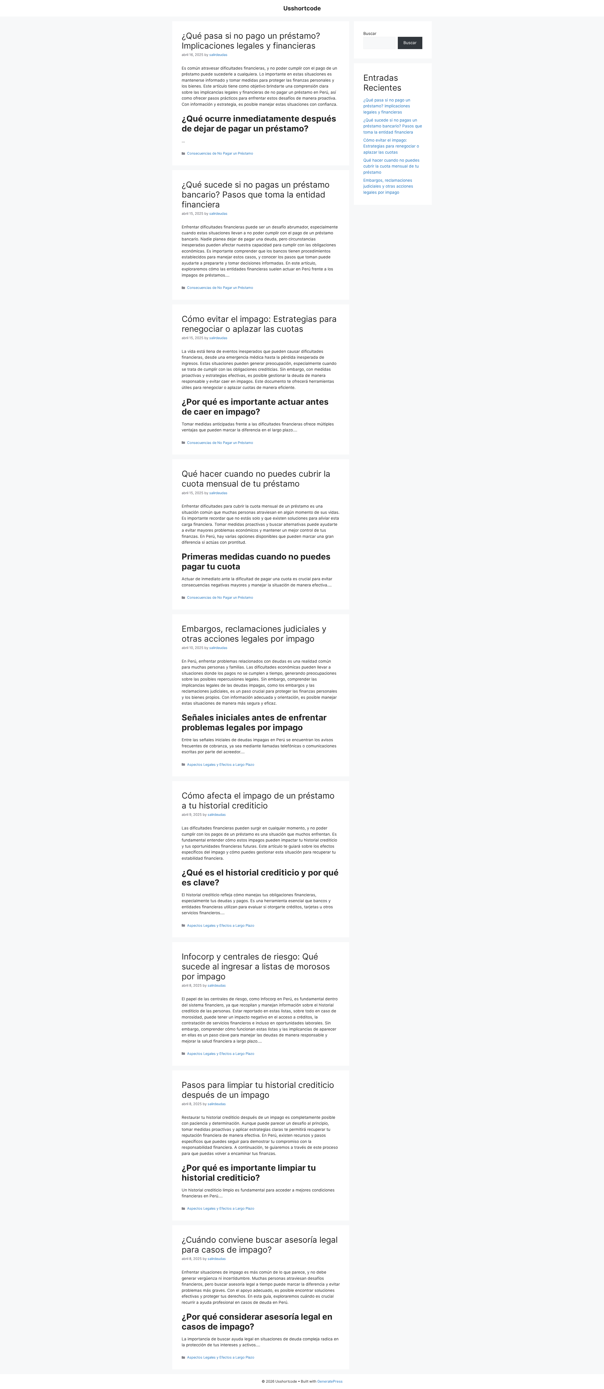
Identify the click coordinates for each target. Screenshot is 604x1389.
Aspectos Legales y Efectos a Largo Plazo (220, 764)
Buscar (369, 33)
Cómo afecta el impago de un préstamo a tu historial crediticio (258, 800)
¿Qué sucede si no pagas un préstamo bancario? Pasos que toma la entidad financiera (256, 194)
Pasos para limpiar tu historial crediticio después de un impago (258, 1090)
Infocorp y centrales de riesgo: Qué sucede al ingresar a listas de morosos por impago (256, 966)
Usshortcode (302, 8)
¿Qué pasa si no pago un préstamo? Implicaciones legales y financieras (251, 41)
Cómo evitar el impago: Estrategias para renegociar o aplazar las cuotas (259, 324)
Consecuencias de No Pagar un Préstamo (220, 153)
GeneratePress (330, 1381)
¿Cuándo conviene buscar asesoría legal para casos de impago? (260, 1244)
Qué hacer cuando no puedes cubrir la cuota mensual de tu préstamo (256, 478)
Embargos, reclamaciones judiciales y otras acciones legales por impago (254, 634)
